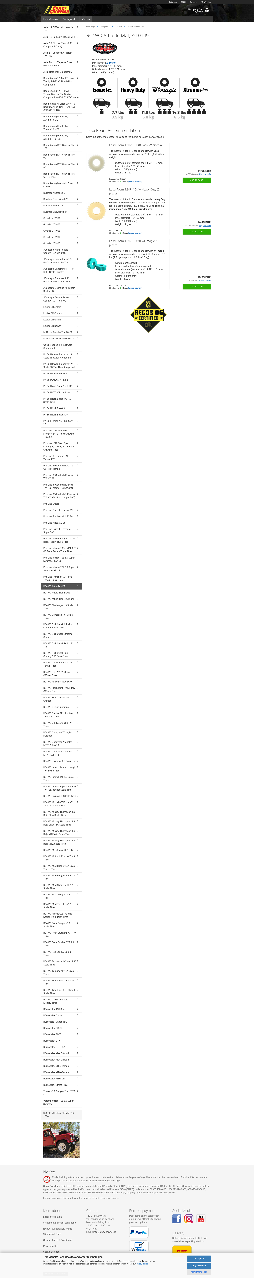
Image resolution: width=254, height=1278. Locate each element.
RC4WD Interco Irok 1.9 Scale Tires (58, 779)
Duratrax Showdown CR (55, 211)
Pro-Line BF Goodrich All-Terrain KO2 (56, 458)
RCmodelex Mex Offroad (56, 1053)
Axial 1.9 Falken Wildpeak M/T (59, 37)
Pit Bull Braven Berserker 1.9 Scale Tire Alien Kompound (57, 356)
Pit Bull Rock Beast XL (54, 408)
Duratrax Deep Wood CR (55, 199)
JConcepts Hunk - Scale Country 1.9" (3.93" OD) (55, 251)
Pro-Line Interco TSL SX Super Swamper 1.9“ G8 (59, 559)
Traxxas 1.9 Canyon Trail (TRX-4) (59, 1093)
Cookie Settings (51, 1251)
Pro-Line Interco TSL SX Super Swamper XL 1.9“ (59, 569)
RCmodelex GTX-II (52, 1040)
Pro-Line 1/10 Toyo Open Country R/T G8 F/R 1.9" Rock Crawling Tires (58, 446)
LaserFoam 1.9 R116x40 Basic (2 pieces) (135, 145)
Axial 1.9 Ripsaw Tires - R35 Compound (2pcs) (57, 45)
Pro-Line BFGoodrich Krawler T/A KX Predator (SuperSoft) (58, 486)
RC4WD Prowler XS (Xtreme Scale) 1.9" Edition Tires (57, 915)
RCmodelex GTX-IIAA (54, 1047)
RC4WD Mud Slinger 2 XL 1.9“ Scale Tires (58, 887)
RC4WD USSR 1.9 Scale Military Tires (55, 1001)
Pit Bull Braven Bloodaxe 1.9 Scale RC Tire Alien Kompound (59, 366)
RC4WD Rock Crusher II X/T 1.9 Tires (59, 934)
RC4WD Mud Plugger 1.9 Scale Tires (59, 877)
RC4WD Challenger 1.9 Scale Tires (58, 607)
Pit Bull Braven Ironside (55, 373)
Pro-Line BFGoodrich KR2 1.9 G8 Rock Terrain (58, 467)
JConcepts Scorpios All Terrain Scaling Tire (59, 290)
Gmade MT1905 (51, 243)
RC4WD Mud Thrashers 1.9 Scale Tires (57, 906)
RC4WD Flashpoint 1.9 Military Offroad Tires (59, 690)
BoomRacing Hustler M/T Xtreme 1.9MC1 (56, 118)
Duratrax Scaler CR (53, 205)
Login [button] (194, 2)
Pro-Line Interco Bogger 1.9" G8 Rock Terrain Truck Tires (59, 540)
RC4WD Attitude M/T (54, 586)
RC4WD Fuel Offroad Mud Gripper (56, 699)
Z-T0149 (111, 62)
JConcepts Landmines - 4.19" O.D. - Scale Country (58, 270)
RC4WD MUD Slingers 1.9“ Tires (57, 896)
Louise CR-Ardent (52, 307)
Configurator (70, 19)
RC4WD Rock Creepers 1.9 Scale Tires (56, 925)
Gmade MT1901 (51, 218)
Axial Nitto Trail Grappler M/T (58, 71)
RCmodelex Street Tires (55, 1085)
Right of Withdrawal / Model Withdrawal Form (57, 1231)
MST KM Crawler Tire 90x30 (57, 332)
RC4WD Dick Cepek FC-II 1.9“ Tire (58, 645)
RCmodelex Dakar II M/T (56, 1021)
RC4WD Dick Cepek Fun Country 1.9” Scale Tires (55, 655)
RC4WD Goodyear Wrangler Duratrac (57, 734)
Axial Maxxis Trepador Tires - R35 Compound (58, 64)
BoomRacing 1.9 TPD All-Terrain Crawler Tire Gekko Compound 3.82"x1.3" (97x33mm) (61, 94)
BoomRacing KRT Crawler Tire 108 (59, 147)
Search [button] (174, 2)
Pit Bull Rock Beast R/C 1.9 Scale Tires (57, 400)
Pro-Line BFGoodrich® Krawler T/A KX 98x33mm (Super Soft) (59, 496)
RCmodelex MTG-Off (54, 1078)
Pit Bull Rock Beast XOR (55, 414)
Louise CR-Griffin (52, 319)
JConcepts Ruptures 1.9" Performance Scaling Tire (56, 280)
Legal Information (52, 1216)
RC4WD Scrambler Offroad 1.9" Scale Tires (59, 963)
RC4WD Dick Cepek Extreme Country (57, 636)
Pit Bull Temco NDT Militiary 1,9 (58, 423)
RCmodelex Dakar (52, 1015)
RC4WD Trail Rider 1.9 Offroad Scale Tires (59, 992)
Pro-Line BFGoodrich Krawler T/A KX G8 (58, 477)
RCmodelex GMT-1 (52, 1034)
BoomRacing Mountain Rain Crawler (58, 185)
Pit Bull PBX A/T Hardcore (56, 392)
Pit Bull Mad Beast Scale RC (57, 386)
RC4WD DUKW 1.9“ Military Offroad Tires (57, 674)
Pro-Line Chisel (51, 503)
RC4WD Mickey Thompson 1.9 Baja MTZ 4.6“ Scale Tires (59, 833)
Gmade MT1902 (51, 224)
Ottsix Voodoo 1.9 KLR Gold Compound (57, 347)
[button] (183, 2)
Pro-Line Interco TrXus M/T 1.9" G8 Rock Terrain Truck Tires (59, 550)
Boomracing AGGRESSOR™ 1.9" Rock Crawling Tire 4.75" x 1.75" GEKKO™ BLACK (59, 107)
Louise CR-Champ (52, 313)
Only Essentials (199, 1265)
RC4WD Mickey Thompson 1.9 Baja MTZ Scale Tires (59, 842)
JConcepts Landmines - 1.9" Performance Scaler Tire (57, 261)
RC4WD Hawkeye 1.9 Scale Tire (59, 761)
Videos (86, 19)
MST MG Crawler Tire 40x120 (58, 338)
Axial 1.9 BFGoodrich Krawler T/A (58, 29)
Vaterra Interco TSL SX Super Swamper (58, 1102)
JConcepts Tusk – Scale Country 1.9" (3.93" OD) (55, 299)
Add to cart (196, 180)
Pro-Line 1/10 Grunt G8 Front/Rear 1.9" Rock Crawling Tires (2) (59, 433)
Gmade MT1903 (51, 230)
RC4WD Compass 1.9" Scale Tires (58, 616)
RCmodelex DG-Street (54, 1028)
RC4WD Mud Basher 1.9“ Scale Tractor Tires (59, 868)
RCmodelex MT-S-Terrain (56, 1066)
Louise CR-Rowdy (52, 326)
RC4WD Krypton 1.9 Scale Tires (59, 796)
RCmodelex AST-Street (54, 1009)
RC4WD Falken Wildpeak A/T (58, 681)
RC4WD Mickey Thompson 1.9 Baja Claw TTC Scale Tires (59, 823)
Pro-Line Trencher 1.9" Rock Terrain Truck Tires (57, 578)
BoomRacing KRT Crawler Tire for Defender (59, 175)
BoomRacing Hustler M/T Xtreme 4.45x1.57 (56, 137)
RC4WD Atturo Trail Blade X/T (58, 599)
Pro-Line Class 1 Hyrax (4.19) (58, 510)
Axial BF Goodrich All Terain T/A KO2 (57, 54)
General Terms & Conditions (57, 1240)
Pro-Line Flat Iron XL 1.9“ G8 (58, 516)
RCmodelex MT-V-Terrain (56, 1072)
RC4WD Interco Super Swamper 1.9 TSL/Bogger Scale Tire (59, 788)
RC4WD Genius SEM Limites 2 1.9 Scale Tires (59, 715)
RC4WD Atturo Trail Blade (56, 592)
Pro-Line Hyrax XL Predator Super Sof (57, 531)
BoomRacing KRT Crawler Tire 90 (59, 156)
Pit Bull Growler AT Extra (55, 379)
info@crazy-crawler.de (104, 1232)
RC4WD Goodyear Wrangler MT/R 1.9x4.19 (57, 744)
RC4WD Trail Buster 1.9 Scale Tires (58, 982)
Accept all (199, 1258)
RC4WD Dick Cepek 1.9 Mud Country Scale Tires (57, 626)
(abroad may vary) (135, 181)
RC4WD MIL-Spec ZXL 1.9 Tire (59, 850)
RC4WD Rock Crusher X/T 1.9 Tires (58, 944)
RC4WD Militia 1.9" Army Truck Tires (59, 858)
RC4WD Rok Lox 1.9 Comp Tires (57, 953)
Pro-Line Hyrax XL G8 (54, 522)
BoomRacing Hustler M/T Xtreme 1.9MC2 (56, 128)
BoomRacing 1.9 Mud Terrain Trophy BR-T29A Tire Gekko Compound (58, 81)
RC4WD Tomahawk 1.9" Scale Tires (58, 973)
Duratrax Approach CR (54, 193)
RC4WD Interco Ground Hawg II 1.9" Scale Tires (59, 769)
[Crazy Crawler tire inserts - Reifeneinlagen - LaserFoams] (62, 10)
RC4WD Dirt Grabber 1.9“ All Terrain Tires (57, 664)
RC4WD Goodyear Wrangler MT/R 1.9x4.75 (57, 753)
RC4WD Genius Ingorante (56, 707)
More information (199, 1272)
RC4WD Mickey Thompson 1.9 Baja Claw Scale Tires (59, 814)
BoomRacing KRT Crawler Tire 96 (59, 166)
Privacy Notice (142, 1264)
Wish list (207, 2)
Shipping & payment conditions (59, 1222)
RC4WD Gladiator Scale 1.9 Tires (57, 725)
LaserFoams (50, 19)
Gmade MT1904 (51, 237)
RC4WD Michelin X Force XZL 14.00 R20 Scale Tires (58, 804)
